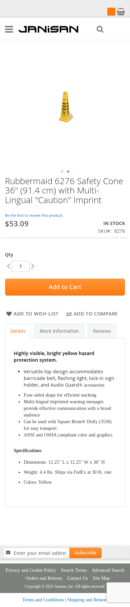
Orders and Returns (44, 578)
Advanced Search (108, 570)
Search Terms (74, 570)
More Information (59, 331)
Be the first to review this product (34, 215)
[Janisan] (48, 29)
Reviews (102, 331)
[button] (62, 172)
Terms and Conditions (43, 599)
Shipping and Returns (87, 599)
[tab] (18, 331)
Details (18, 331)
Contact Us (77, 578)
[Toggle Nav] (9, 29)
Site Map (101, 578)
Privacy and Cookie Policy (31, 570)
